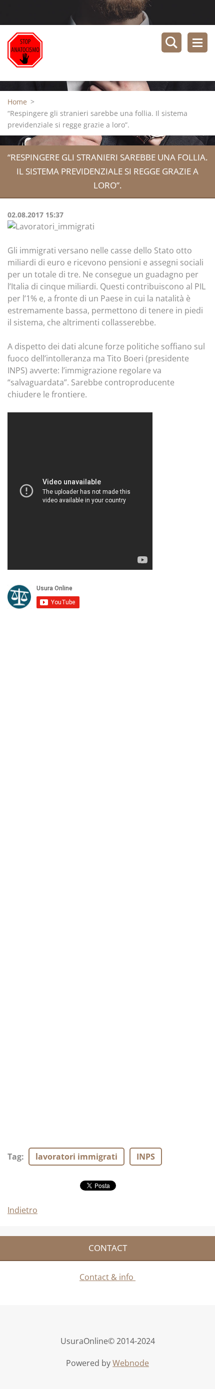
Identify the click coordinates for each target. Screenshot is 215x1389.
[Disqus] (108, 749)
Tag (15, 1156)
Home (17, 101)
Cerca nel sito (172, 42)
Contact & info (108, 1277)
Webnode (130, 1363)
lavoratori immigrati (77, 1156)
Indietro (23, 1210)
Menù (198, 42)
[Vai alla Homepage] (111, 53)
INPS (145, 1156)
